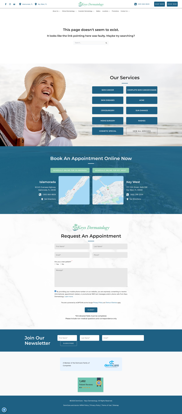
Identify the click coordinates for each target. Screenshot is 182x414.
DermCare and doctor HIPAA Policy (76, 405)
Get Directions (50, 199)
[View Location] (20, 4)
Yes (57, 264)
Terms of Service (111, 302)
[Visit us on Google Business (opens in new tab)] (14, 4)
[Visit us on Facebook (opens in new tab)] (5, 4)
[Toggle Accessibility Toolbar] (4, 410)
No (63, 264)
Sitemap (116, 405)
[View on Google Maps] (74, 190)
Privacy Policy (98, 302)
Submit (91, 310)
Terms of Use (106, 405)
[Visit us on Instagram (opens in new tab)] (10, 4)
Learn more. (69, 296)
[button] (59, 11)
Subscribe (68, 343)
